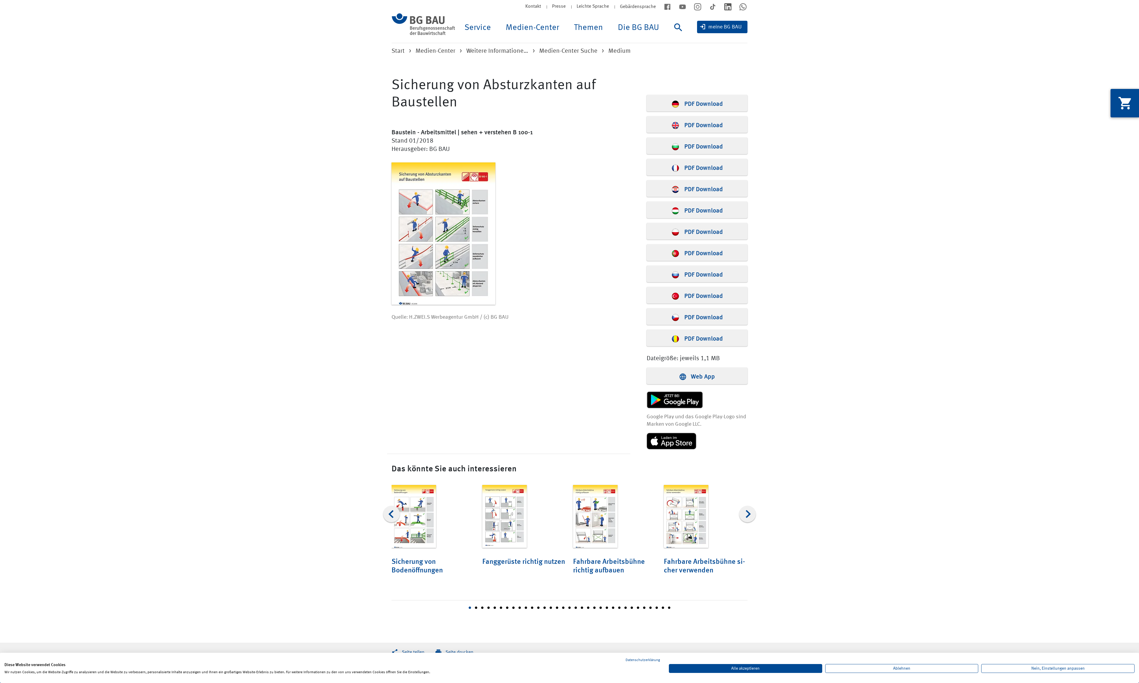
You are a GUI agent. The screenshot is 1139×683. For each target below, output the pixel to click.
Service (477, 28)
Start (398, 51)
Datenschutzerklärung (643, 660)
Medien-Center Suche (568, 51)
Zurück (391, 514)
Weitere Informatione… (497, 51)
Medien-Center (532, 28)
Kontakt (533, 6)
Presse (559, 6)
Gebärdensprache (638, 6)
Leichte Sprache (593, 6)
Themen (588, 28)
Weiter (747, 514)
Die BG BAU (638, 28)
